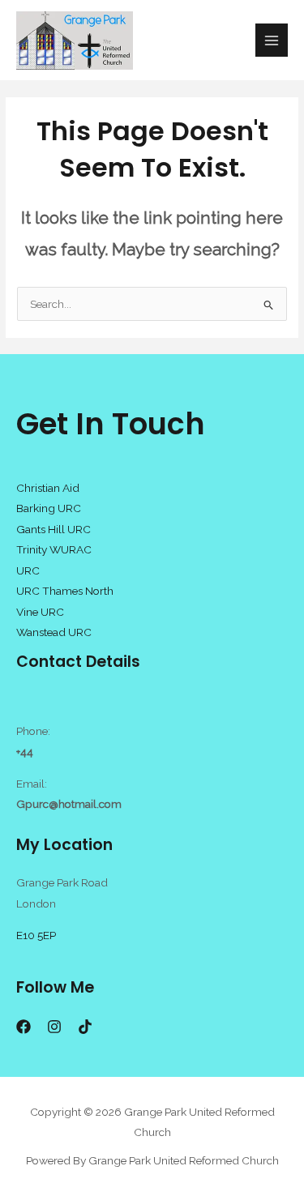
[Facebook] (23, 1026)
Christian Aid (47, 487)
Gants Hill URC (53, 529)
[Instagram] (54, 1026)
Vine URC (40, 611)
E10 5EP (36, 935)
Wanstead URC (54, 632)
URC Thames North (64, 590)
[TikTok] (85, 1026)
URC (28, 570)
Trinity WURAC (54, 549)
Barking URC (48, 508)
